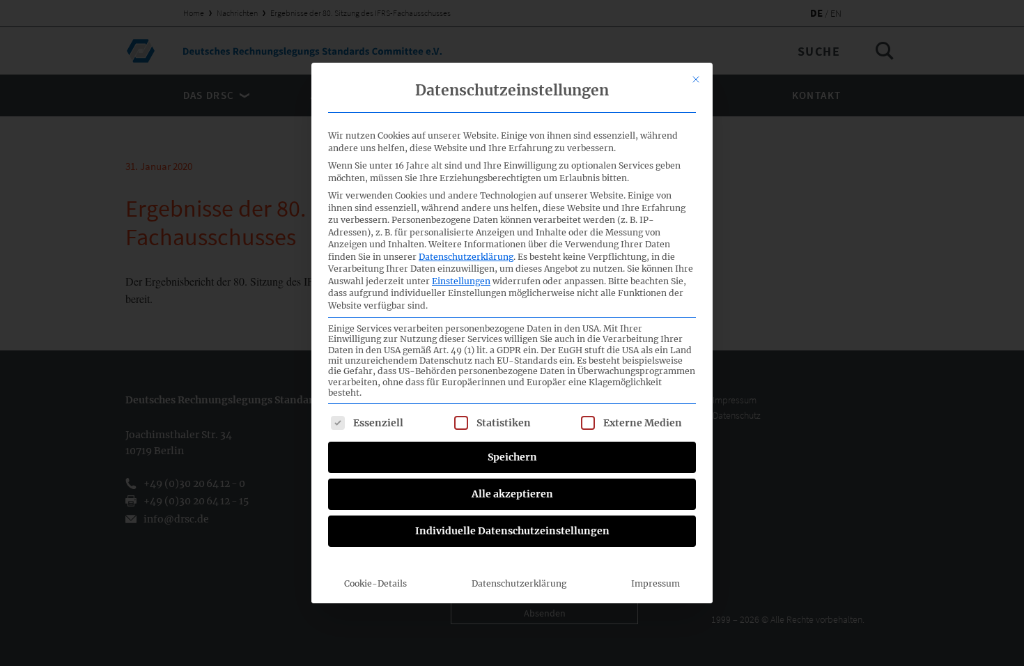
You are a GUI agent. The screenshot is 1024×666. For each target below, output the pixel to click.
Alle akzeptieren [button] (512, 494)
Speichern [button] (512, 457)
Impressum (655, 583)
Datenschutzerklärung (466, 256)
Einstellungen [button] (461, 281)
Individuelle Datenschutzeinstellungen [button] (512, 531)
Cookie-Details (375, 583)
